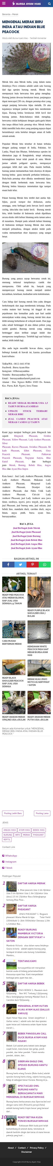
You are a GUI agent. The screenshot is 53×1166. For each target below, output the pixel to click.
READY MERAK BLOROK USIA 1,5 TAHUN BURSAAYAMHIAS (28, 404)
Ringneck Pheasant (25, 435)
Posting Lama (42, 813)
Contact (22, 1148)
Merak (12, 465)
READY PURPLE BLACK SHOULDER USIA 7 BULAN (39, 613)
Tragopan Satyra (32, 457)
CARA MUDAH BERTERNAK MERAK (12, 642)
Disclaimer (26, 1152)
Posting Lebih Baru (13, 813)
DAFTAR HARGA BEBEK (31, 983)
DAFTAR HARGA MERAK (31, 883)
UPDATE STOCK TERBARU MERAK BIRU (28, 412)
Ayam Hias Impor (19, 468)
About (11, 1148)
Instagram (10, 861)
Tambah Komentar (38, 38)
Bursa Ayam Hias (33, 1162)
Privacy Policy (37, 1148)
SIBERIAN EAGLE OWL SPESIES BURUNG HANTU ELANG (33, 1065)
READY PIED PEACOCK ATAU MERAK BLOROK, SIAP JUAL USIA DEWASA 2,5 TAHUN (13, 599)
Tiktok (8, 867)
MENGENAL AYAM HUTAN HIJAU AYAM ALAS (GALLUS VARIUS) (33, 1009)
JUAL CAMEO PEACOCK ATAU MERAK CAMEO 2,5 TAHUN (28, 420)
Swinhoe (33, 446)
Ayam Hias (24, 830)
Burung (21, 465)
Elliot (28, 450)
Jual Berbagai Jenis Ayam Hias (26, 548)
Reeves (15, 446)
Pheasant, (25, 454)
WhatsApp (11, 855)
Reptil (7, 839)
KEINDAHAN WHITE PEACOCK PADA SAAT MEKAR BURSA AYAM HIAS (38, 650)
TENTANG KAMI (27, 961)
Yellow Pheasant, (20, 439)
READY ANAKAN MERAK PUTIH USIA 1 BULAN (39, 718)
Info (17, 835)
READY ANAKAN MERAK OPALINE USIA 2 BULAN (13, 718)
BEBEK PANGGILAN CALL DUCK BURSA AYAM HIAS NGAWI (32, 1037)
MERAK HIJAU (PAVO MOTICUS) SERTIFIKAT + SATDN (39, 682)
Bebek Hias (35, 465)
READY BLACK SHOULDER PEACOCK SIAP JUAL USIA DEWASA (13, 682)
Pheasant (23, 446)
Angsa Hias (10, 830)
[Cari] (49, 4)
